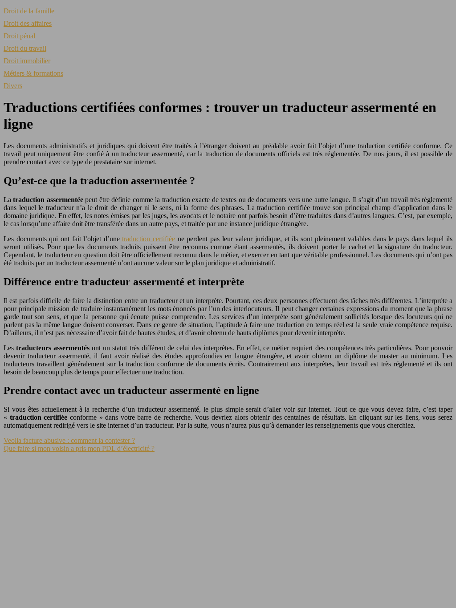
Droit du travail (25, 48)
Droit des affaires (28, 23)
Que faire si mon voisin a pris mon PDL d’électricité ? (79, 448)
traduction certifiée (148, 239)
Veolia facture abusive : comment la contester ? (69, 440)
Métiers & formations (33, 73)
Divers (13, 85)
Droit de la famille (29, 11)
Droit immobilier (27, 61)
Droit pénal (19, 36)
